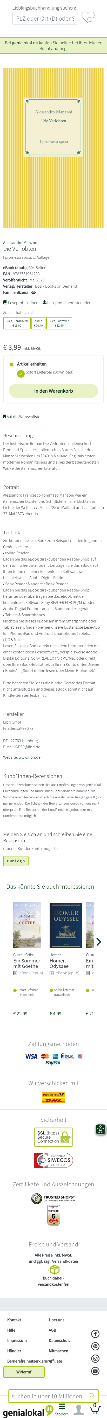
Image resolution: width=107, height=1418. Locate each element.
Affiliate (55, 1361)
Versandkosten (65, 1261)
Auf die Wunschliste (23, 416)
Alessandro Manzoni (20, 242)
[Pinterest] (95, 1346)
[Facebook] (95, 1334)
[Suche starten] (92, 1396)
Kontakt (14, 1320)
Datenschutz (60, 1340)
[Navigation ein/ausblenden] (78, 1410)
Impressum (17, 1340)
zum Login (16, 861)
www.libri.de (30, 757)
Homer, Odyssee (59, 963)
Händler (14, 1351)
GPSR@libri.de (27, 747)
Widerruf (23, 1372)
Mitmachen (58, 1351)
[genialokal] (28, 1411)
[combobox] (47, 1396)
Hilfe (11, 1330)
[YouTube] (95, 1371)
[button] (62, 1411)
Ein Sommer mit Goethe (26, 963)
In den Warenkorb (53, 390)
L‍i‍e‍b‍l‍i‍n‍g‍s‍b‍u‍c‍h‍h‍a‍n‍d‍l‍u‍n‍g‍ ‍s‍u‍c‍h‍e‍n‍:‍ (44, 7)
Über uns (56, 1320)
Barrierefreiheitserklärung (26, 1361)
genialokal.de (25, 43)
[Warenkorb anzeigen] (95, 1412)
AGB (52, 1330)
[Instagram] (95, 1359)
